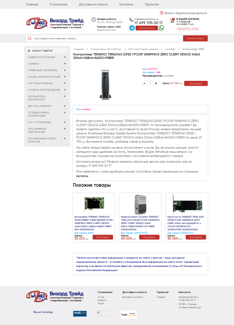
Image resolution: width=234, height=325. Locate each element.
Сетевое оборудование (44, 89)
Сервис (161, 297)
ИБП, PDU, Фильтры (39, 106)
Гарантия (152, 4)
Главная (32, 4)
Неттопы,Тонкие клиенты (143, 49)
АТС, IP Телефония (39, 122)
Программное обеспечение (37, 130)
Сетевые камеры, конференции (39, 114)
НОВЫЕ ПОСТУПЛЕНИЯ (41, 57)
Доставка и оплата (93, 4)
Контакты (126, 4)
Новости (102, 300)
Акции (101, 303)
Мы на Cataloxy (43, 312)
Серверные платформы (43, 70)
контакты (82, 175)
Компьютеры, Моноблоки (37, 98)
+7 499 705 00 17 (148, 23)
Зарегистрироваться (191, 13)
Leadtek (170, 49)
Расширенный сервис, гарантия (42, 140)
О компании (58, 4)
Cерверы (33, 63)
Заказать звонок (146, 28)
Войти (169, 13)
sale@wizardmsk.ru (146, 19)
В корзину (196, 83)
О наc (101, 297)
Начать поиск (195, 38)
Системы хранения (40, 83)
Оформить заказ (187, 28)
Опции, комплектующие (44, 76)
